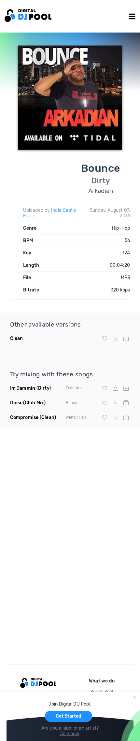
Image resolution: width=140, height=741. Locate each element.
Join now (69, 733)
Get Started (68, 716)
